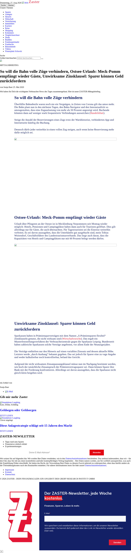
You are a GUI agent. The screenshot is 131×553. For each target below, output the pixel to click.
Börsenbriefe (10, 47)
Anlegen (8, 14)
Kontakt (8, 472)
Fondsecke (9, 44)
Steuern (8, 17)
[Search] (42, 58)
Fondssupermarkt (12, 42)
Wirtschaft (9, 19)
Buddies (8, 40)
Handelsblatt (96, 113)
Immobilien (9, 24)
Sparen (8, 12)
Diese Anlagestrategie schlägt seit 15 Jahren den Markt (36, 425)
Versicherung (10, 21)
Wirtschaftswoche (71, 338)
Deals (7, 37)
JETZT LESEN (6, 415)
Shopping (9, 30)
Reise (7, 28)
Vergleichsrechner (12, 35)
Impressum (9, 470)
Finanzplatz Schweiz (13, 51)
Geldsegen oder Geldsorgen (18, 410)
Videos (8, 49)
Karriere (8, 26)
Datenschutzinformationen (76, 458)
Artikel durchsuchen (8, 58)
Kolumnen (9, 33)
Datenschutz (10, 474)
